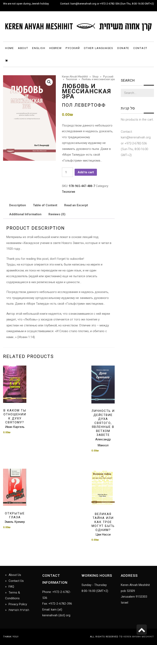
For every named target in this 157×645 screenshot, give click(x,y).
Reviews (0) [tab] (56, 214)
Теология (68, 192)
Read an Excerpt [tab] (76, 205)
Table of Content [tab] (45, 205)
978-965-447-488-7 (82, 186)
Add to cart (86, 172)
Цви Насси (103, 534)
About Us (15, 575)
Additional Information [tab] (25, 214)
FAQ (11, 586)
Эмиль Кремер (14, 522)
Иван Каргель (15, 427)
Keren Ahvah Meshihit (138, 636)
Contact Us (16, 581)
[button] (49, 82)
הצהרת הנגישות (19, 610)
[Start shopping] (7, 60)
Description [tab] (17, 205)
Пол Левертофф (84, 105)
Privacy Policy (18, 604)
